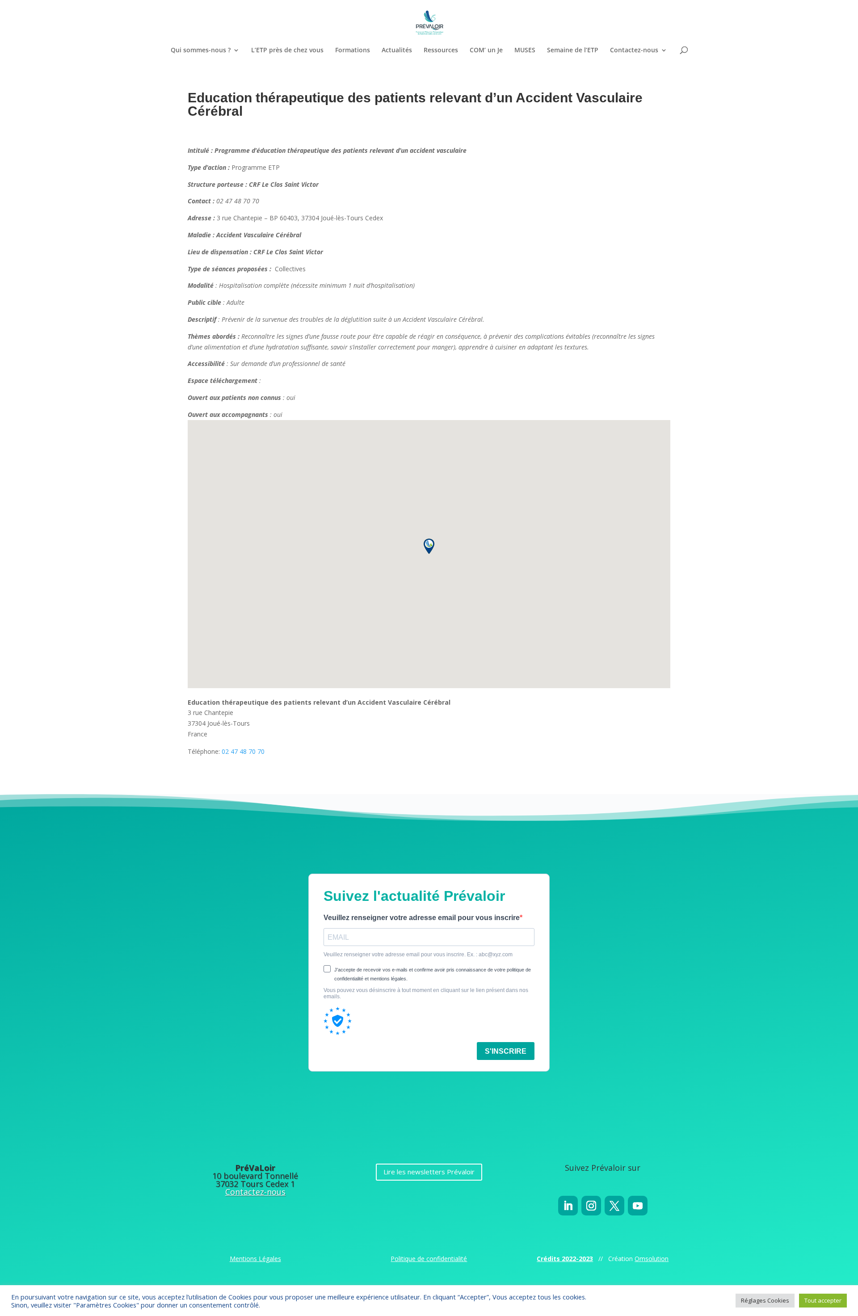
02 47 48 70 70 (243, 751)
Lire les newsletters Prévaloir (429, 1171)
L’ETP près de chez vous (287, 50)
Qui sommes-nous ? (201, 50)
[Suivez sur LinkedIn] (568, 1205)
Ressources (441, 50)
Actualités (397, 50)
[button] (429, 546)
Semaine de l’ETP (572, 50)
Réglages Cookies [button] (765, 1300)
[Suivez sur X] (614, 1205)
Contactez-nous (634, 50)
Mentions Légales (255, 1258)
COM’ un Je (486, 50)
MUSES (524, 50)
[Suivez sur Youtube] (638, 1205)
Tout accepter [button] (822, 1300)
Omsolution (652, 1258)
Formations (352, 50)
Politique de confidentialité (429, 1258)
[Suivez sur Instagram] (591, 1205)
